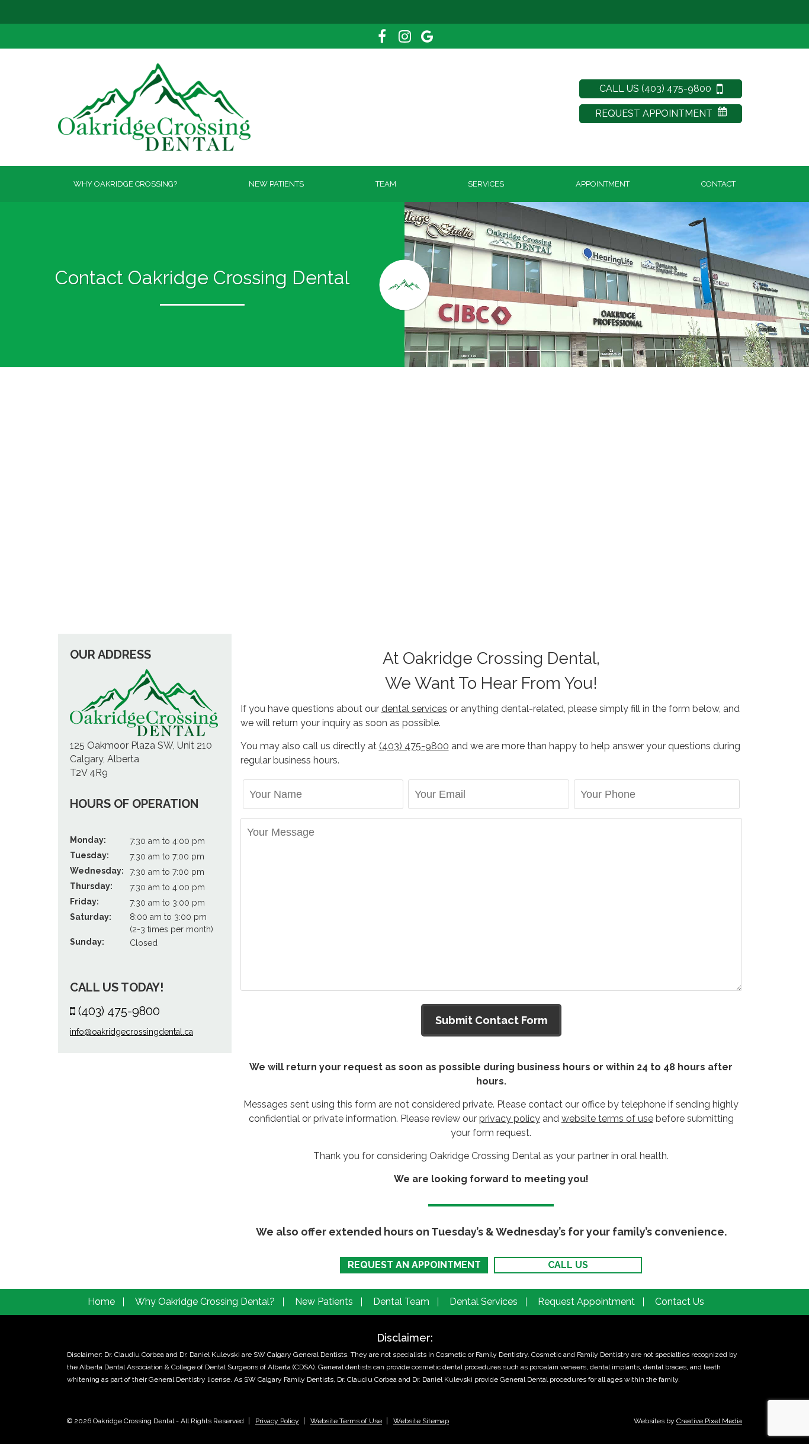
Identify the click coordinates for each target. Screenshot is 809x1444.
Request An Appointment (414, 1264)
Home (101, 1301)
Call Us (568, 1264)
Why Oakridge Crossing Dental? (205, 1301)
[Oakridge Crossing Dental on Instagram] (404, 36)
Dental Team (401, 1301)
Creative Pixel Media (709, 1421)
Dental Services (484, 1301)
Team (385, 183)
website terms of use (607, 1118)
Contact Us (679, 1301)
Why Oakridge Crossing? (125, 183)
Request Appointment (655, 113)
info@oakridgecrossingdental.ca (131, 1032)
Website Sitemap (421, 1421)
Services (486, 183)
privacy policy (509, 1118)
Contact (718, 183)
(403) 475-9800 (119, 1011)
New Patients (276, 183)
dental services (414, 708)
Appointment (603, 183)
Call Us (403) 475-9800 (656, 88)
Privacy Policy (277, 1421)
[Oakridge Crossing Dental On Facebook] (382, 36)
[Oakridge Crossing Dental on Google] (427, 36)
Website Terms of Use (346, 1421)
